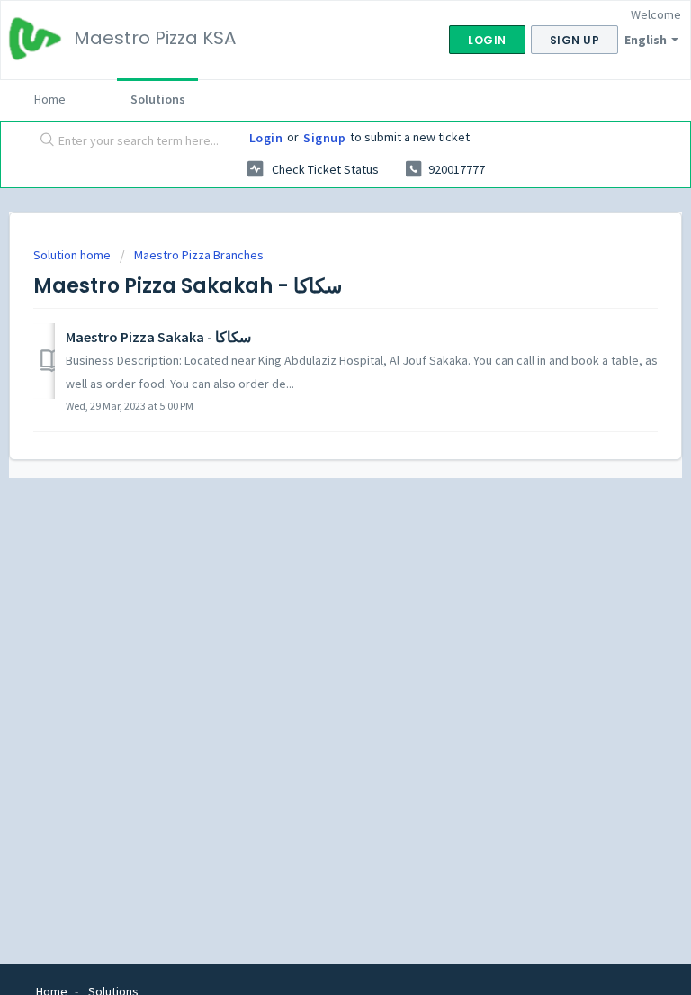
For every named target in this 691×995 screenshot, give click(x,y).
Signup (324, 138)
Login (266, 138)
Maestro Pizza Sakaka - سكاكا (158, 337)
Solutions (157, 99)
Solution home (73, 255)
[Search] (43, 141)
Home (50, 99)
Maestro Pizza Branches (199, 255)
